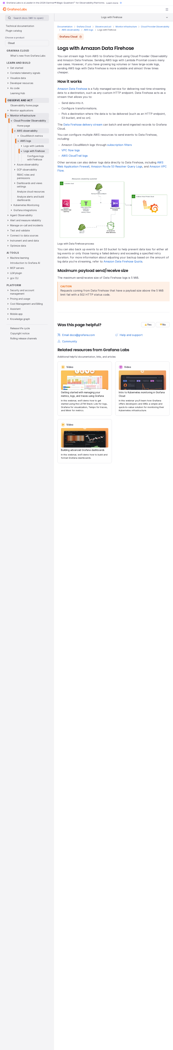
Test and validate (20, 230)
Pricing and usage (20, 298)
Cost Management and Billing (26, 303)
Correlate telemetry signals (25, 72)
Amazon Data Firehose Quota (123, 261)
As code (14, 88)
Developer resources (21, 83)
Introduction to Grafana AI (25, 262)
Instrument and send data (24, 240)
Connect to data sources (24, 235)
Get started (16, 67)
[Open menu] (167, 9)
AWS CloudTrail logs (74, 155)
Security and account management (22, 292)
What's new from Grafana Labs (27, 55)
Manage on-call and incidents (26, 225)
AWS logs (88, 30)
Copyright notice (19, 333)
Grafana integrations (25, 210)
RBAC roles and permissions (25, 176)
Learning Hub (17, 93)
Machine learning (19, 257)
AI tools (13, 252)
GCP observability (27, 169)
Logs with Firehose (34, 151)
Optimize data (18, 245)
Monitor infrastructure (126, 26)
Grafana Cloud (84, 26)
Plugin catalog (14, 30)
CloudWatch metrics (31, 135)
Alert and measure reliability (25, 220)
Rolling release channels (23, 338)
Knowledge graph (20, 319)
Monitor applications (21, 110)
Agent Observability (21, 215)
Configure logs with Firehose (35, 158)
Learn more (112, 3)
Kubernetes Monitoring (26, 205)
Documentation (64, 26)
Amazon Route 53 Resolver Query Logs (116, 166)
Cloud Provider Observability (155, 26)
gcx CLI (14, 278)
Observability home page (24, 105)
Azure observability (28, 164)
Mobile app (16, 313)
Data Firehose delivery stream (82, 124)
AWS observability (71, 30)
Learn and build (19, 62)
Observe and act (103, 26)
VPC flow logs (70, 150)
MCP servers (17, 268)
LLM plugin (16, 273)
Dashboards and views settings (29, 185)
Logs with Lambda (33, 145)
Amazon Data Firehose (72, 88)
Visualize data (18, 78)
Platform (14, 285)
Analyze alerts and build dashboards (30, 198)
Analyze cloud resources (31, 191)
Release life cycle (20, 328)
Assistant (15, 308)
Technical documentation (20, 26)
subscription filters (119, 145)
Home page (23, 125)
